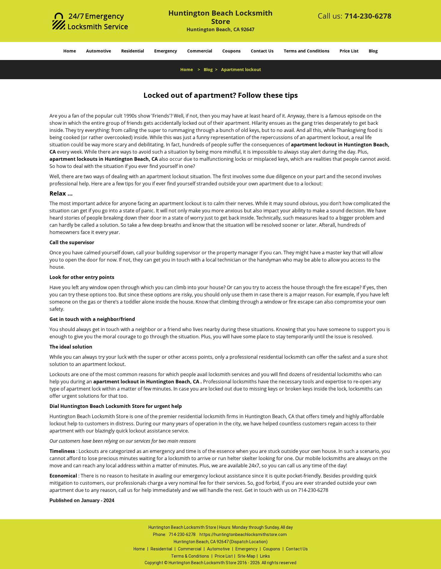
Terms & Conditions (190, 556)
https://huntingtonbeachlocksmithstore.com (243, 534)
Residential (132, 51)
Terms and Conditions (306, 51)
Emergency (165, 51)
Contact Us (262, 51)
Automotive (98, 51)
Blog (373, 51)
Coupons (231, 51)
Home (69, 51)
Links (265, 556)
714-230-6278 (368, 16)
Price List (349, 51)
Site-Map (246, 556)
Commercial (199, 51)
